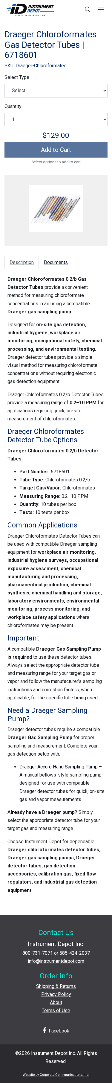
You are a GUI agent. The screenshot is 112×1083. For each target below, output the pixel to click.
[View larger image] (56, 208)
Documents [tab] (56, 262)
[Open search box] (88, 10)
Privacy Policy (56, 994)
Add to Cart (56, 149)
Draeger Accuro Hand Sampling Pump (58, 767)
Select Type (16, 77)
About (56, 1002)
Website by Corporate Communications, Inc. (56, 1075)
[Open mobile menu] (100, 10)
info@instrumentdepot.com (56, 961)
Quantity (13, 106)
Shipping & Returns (56, 986)
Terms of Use (56, 1010)
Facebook (58, 1031)
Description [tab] (22, 262)
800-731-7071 (37, 953)
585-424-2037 (74, 953)
